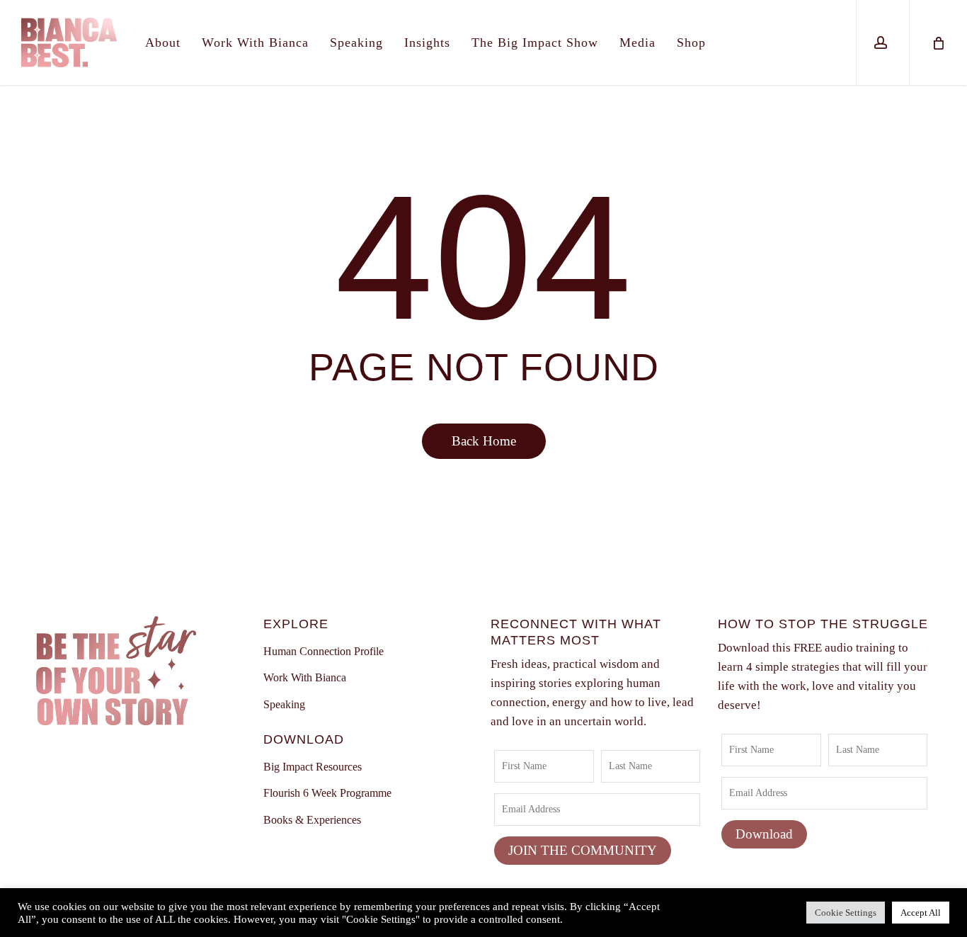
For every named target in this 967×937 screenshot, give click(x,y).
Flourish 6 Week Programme (327, 793)
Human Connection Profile (323, 651)
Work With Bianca (304, 677)
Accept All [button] (920, 912)
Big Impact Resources (312, 767)
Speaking (284, 704)
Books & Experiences (312, 820)
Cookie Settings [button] (845, 912)
